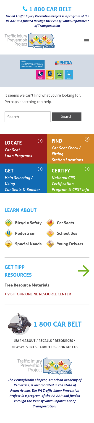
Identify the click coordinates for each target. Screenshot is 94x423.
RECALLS (45, 340)
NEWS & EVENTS (24, 347)
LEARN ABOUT (25, 340)
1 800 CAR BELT (50, 9)
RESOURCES (64, 340)
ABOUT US (47, 347)
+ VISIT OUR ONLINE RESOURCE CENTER (38, 294)
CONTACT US (68, 347)
